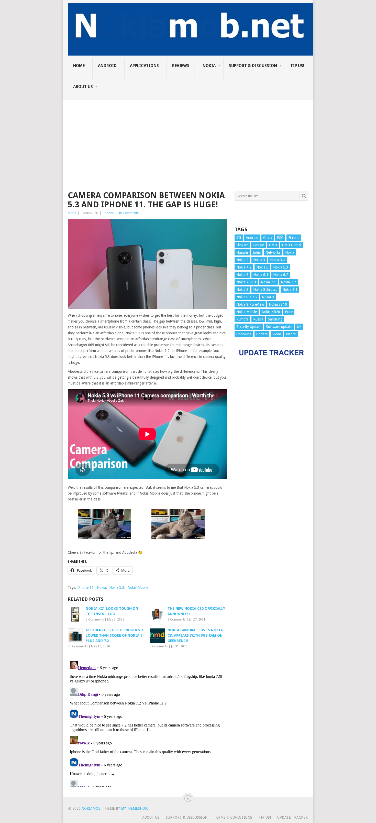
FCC (280, 238)
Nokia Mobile (138, 587)
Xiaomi (291, 334)
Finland (294, 238)
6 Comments (159, 646)
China (267, 238)
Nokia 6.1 (260, 275)
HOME (79, 65)
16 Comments (128, 213)
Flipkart (242, 245)
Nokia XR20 (271, 312)
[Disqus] (147, 723)
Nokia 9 (268, 297)
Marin (72, 213)
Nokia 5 (262, 267)
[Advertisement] (188, 136)
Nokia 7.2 (288, 282)
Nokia (209, 65)
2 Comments (177, 619)
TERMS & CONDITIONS (233, 817)
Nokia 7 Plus (246, 282)
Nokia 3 (259, 260)
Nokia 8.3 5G (246, 297)
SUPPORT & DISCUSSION (253, 65)
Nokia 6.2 (280, 275)
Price (289, 312)
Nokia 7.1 (268, 282)
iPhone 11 (86, 587)
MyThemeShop (134, 808)
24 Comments (78, 646)
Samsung (275, 319)
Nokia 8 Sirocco (265, 289)
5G (238, 238)
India (257, 252)
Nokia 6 (242, 275)
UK (299, 327)
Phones (108, 213)
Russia (258, 319)
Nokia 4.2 (243, 267)
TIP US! (297, 65)
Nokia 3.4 (277, 260)
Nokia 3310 (278, 304)
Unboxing (243, 334)
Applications (144, 65)
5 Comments (95, 619)
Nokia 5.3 (116, 587)
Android (107, 65)
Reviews (180, 65)
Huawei (242, 252)
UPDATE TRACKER (292, 817)
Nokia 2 (242, 260)
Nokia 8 (242, 289)
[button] (104, 524)
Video (276, 334)
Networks (273, 252)
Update (262, 334)
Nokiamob (91, 808)
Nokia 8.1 (289, 289)
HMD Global (291, 245)
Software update (279, 327)
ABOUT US (83, 86)
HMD (273, 245)
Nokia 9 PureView (250, 304)
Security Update (248, 327)
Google (258, 245)
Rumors (242, 319)
